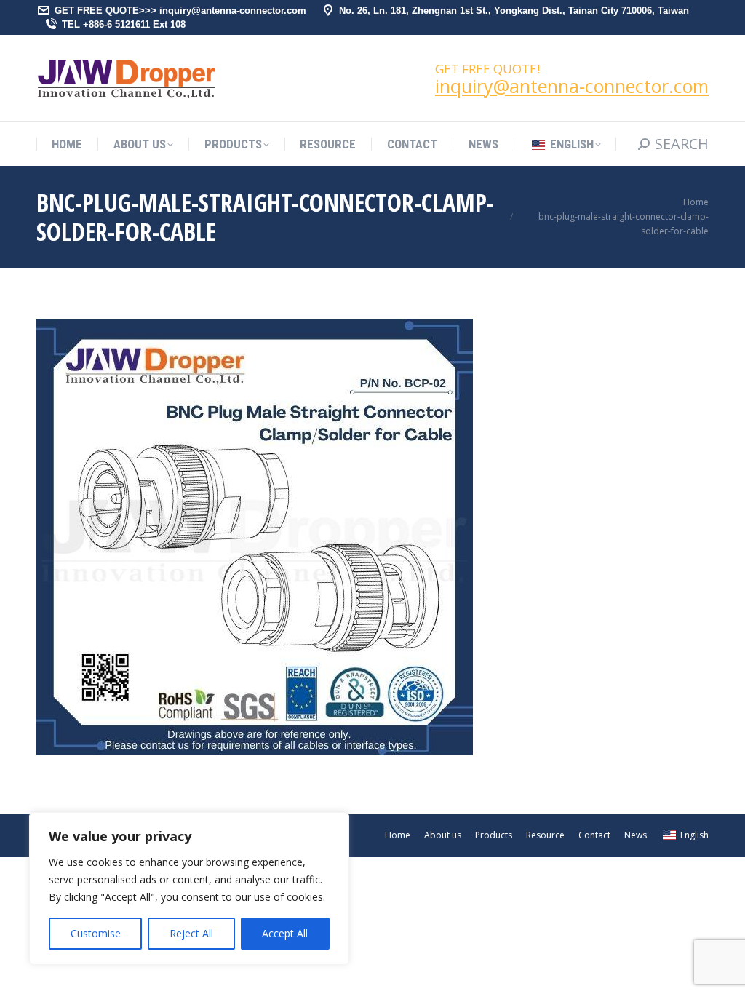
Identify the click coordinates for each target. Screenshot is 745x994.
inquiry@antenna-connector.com (572, 85)
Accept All (285, 933)
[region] (189, 888)
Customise (96, 933)
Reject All (191, 933)
